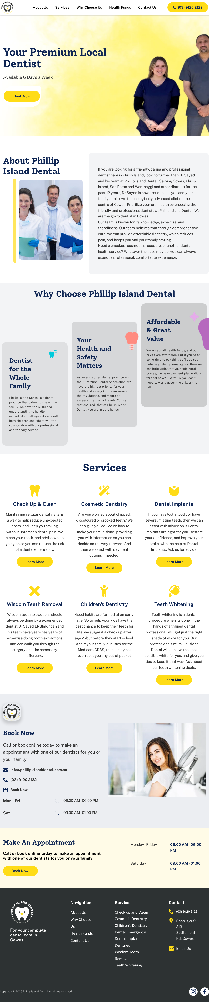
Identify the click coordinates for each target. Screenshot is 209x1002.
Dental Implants (128, 938)
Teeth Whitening (128, 965)
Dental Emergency (130, 932)
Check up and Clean (131, 912)
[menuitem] (40, 7)
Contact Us (79, 940)
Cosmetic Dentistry (131, 919)
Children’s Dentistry (131, 925)
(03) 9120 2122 (186, 911)
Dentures (122, 945)
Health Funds (81, 933)
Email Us (183, 948)
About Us (78, 912)
